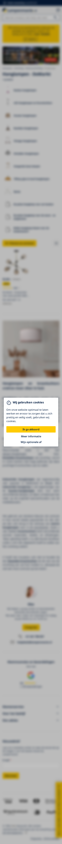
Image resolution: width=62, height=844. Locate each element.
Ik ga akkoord (31, 429)
